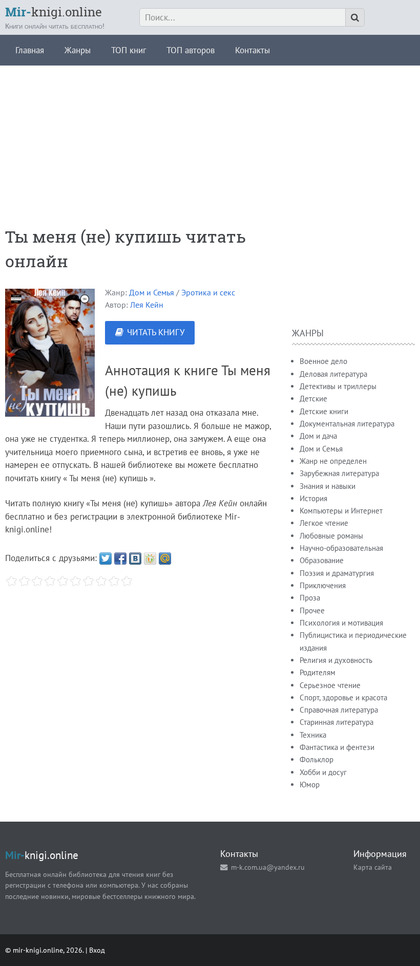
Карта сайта (372, 867)
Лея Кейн (146, 304)
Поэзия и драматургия (337, 573)
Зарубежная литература (339, 473)
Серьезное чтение (330, 685)
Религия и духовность (336, 660)
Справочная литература (339, 710)
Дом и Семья (151, 292)
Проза (310, 598)
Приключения (323, 585)
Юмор (310, 784)
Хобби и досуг (323, 772)
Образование (322, 560)
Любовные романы (331, 536)
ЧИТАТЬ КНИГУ (155, 332)
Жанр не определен (333, 461)
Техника (313, 735)
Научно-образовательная (341, 548)
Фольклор (316, 759)
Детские (313, 398)
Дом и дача (318, 436)
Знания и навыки (327, 486)
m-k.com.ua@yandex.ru (268, 867)
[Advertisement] (210, 137)
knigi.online (53, 12)
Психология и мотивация (341, 623)
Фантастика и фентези (337, 747)
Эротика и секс (208, 292)
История (313, 498)
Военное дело (323, 361)
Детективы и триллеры (338, 386)
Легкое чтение (324, 523)
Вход (97, 950)
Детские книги (324, 411)
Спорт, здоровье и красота (343, 697)
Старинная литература (336, 722)
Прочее (312, 610)
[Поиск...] (355, 17)
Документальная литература (347, 423)
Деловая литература (333, 374)
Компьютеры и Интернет (341, 511)
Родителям (317, 672)
